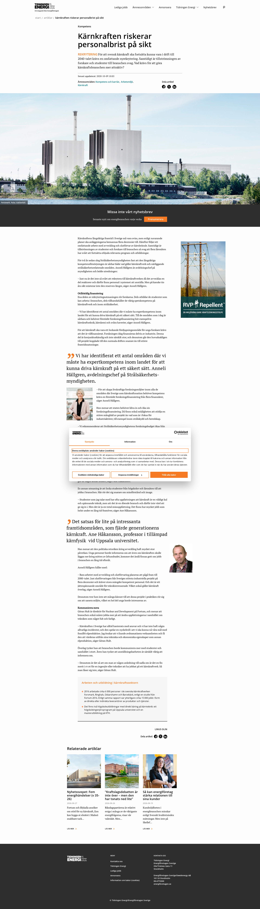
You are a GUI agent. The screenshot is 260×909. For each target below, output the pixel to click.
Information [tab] (130, 442)
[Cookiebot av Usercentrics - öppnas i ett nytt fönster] (176, 433)
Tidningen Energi (186, 7)
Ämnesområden (142, 7)
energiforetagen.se (162, 884)
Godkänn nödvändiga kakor (91, 475)
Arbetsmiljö (127, 81)
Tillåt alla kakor (169, 475)
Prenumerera (155, 219)
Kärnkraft (83, 85)
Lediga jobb (121, 7)
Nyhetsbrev (209, 7)
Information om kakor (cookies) (124, 880)
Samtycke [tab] (89, 442)
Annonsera (165, 7)
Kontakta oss (116, 861)
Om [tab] (170, 442)
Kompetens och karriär (107, 81)
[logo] (47, 7)
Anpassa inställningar (128, 475)
